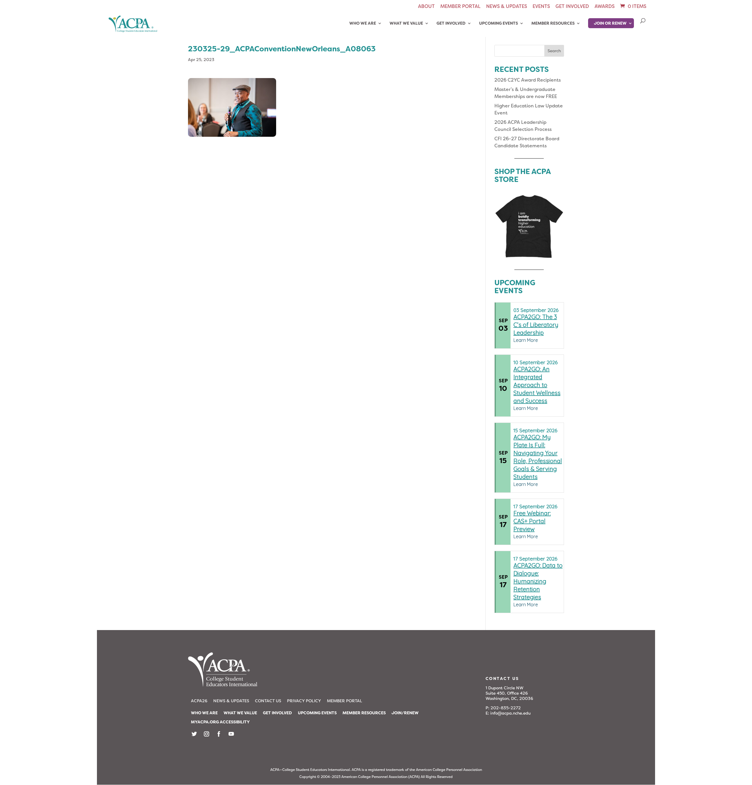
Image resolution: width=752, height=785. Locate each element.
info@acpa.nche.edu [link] (510, 713)
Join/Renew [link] (405, 712)
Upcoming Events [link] (498, 23)
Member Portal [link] (460, 6)
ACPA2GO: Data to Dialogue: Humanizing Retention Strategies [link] (538, 581)
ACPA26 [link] (199, 700)
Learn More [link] (525, 340)
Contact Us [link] (268, 700)
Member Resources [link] (553, 23)
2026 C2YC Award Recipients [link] (527, 80)
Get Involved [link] (572, 6)
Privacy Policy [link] (304, 700)
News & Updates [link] (506, 6)
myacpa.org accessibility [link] (220, 722)
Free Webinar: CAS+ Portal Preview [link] (532, 521)
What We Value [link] (406, 23)
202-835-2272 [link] (506, 707)
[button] (554, 51)
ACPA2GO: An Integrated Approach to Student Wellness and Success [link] (536, 384)
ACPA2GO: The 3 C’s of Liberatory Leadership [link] (535, 324)
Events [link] (541, 6)
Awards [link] (605, 6)
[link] (632, 6)
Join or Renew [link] (610, 23)
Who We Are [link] (362, 23)
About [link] (426, 6)
